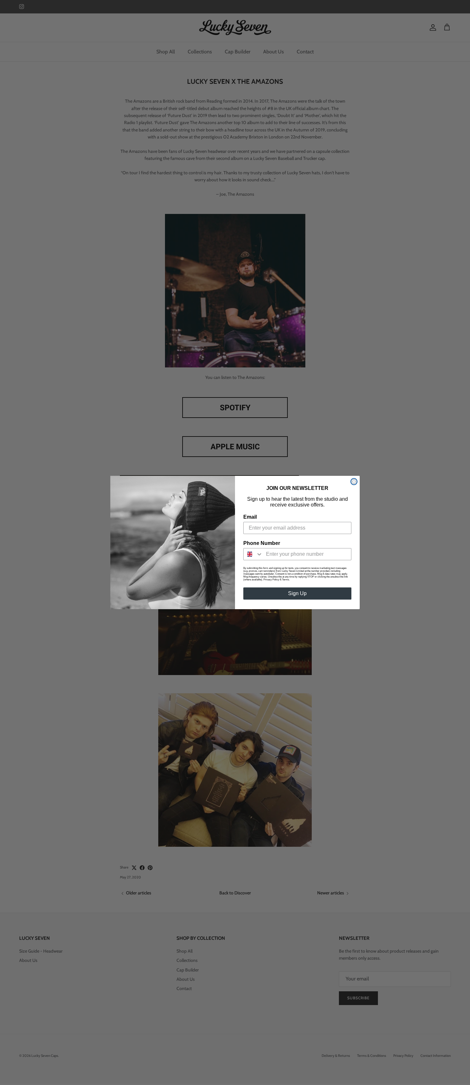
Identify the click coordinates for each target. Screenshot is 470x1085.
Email (250, 517)
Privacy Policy (271, 579)
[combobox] (253, 554)
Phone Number (261, 543)
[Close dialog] (354, 481)
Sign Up (297, 593)
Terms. (286, 579)
